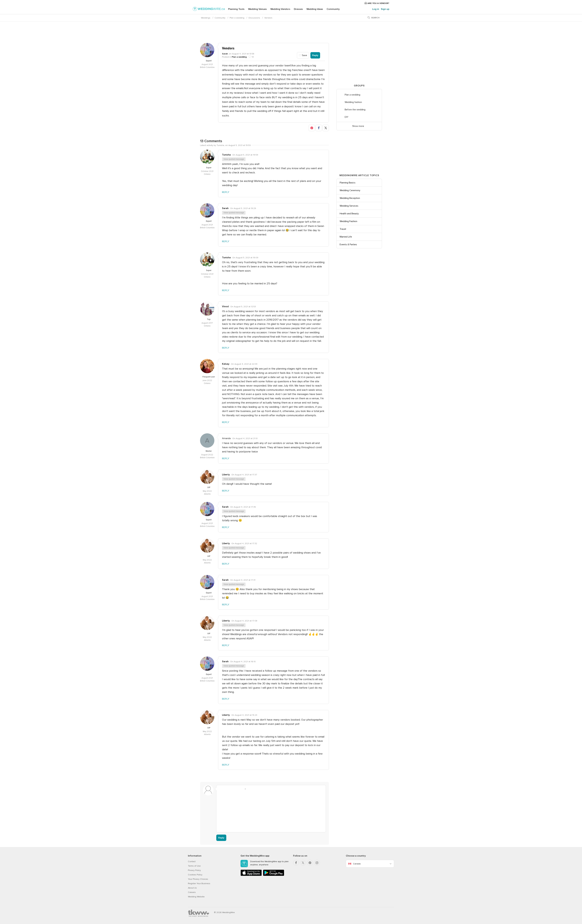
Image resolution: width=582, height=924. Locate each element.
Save (304, 55)
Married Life (346, 236)
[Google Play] (273, 875)
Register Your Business (199, 883)
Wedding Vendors (280, 9)
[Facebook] (296, 863)
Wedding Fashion (348, 221)
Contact (192, 861)
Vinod (225, 306)
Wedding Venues (257, 9)
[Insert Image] (249, 789)
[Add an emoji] (243, 789)
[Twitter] (303, 863)
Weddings (205, 18)
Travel (343, 229)
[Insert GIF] (260, 789)
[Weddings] (209, 9)
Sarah (225, 53)
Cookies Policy (195, 874)
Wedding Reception (350, 198)
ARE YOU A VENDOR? (378, 3)
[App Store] (251, 875)
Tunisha (226, 154)
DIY (346, 117)
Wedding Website (196, 896)
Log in (375, 9)
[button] (312, 128)
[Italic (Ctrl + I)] (226, 789)
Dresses (298, 9)
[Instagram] (317, 863)
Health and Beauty (349, 213)
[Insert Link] (237, 789)
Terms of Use (194, 866)
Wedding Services (349, 205)
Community (333, 9)
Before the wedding (355, 109)
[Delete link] (232, 789)
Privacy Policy (194, 870)
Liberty (226, 474)
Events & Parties (348, 244)
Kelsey (225, 363)
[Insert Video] (255, 789)
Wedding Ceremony (350, 190)
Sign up (385, 9)
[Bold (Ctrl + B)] (220, 789)
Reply (315, 55)
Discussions (254, 18)
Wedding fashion (353, 102)
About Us (192, 888)
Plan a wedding (237, 18)
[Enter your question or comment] (271, 811)
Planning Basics (347, 182)
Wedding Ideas (314, 9)
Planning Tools (236, 9)
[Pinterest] (310, 863)
